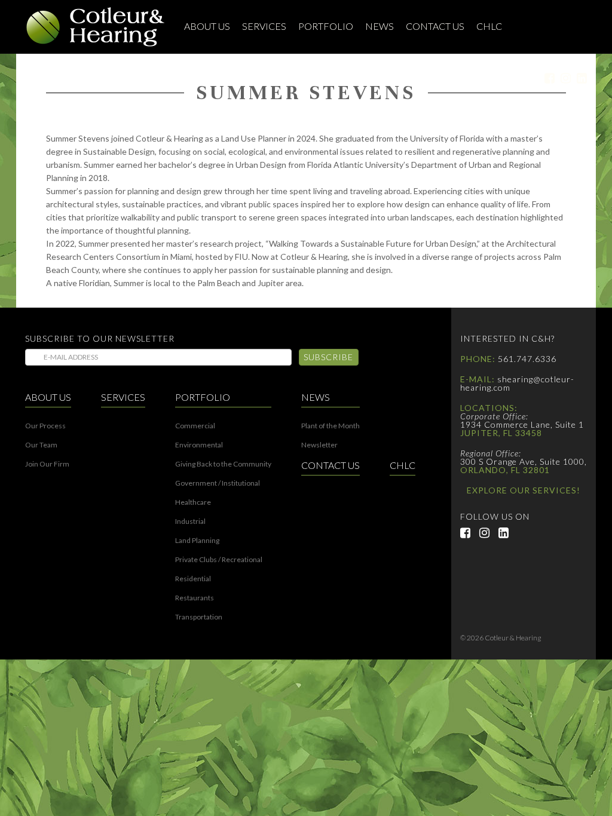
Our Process (45, 426)
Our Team (41, 445)
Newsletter (319, 445)
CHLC (489, 26)
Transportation (198, 617)
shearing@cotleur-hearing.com (517, 383)
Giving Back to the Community (223, 464)
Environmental (199, 445)
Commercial (195, 426)
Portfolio (325, 26)
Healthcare (193, 502)
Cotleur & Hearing (95, 27)
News (379, 26)
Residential (193, 578)
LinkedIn (579, 78)
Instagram (563, 78)
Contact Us (435, 26)
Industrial (190, 521)
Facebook (546, 78)
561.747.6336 (527, 359)
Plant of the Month (330, 426)
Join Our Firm (47, 464)
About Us (207, 26)
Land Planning (197, 540)
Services (264, 26)
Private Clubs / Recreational (218, 559)
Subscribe (328, 357)
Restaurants (194, 598)
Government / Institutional (217, 483)
